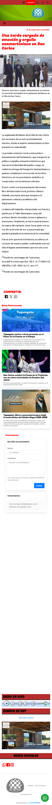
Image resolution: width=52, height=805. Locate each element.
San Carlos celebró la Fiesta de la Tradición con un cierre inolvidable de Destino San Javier (25, 377)
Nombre (10, 448)
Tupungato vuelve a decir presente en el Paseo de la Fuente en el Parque (23, 335)
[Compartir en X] (11, 297)
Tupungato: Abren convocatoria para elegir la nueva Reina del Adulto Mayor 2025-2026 (25, 416)
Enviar (39, 485)
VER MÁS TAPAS (26, 718)
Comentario (11, 458)
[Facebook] (42, 2)
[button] (23, 2)
